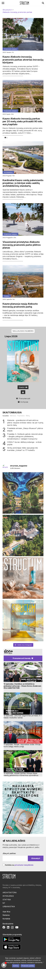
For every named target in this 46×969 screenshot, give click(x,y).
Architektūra (8, 172)
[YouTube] (16, 927)
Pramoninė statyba (10, 49)
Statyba (6, 296)
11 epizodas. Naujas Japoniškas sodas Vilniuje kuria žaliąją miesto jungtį (22, 745)
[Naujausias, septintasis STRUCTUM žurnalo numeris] (23, 578)
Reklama (6, 915)
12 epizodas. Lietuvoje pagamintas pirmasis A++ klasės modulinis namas (23, 716)
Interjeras (8, 896)
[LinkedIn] (8, 927)
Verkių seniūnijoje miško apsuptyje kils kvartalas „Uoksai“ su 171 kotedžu (22, 449)
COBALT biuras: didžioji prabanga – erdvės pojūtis (24, 443)
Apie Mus (6, 912)
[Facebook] (4, 927)
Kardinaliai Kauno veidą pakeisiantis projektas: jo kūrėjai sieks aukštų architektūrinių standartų (23, 183)
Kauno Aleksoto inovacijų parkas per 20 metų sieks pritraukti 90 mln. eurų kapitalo (23, 121)
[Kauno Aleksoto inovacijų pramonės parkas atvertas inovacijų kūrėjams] (23, 34)
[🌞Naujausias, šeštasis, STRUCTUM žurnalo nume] (23, 620)
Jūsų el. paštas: (9, 853)
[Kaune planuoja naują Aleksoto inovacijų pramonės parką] (23, 281)
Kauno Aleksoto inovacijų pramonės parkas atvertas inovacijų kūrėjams (23, 59)
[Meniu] (3, 3)
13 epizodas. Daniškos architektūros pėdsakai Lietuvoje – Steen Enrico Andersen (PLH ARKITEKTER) (22, 686)
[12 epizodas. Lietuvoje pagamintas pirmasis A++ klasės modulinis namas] (23, 703)
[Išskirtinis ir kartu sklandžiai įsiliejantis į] (23, 535)
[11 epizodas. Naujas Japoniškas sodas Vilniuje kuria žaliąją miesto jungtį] (23, 732)
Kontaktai (6, 919)
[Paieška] (43, 3)
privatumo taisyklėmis (24, 865)
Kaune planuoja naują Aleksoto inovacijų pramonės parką (20, 305)
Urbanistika (9, 906)
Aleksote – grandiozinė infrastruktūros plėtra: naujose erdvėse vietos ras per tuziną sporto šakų (25, 422)
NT (4, 903)
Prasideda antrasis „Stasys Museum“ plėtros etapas (25, 429)
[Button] (23, 392)
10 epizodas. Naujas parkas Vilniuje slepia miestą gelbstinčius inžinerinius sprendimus (21, 774)
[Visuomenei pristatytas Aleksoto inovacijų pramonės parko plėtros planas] (23, 219)
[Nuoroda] (24, 3)
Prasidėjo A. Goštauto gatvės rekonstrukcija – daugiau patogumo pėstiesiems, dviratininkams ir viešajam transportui (25, 436)
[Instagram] (12, 927)
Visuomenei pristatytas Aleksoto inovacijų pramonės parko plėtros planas (22, 245)
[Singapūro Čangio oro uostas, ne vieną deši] (23, 493)
